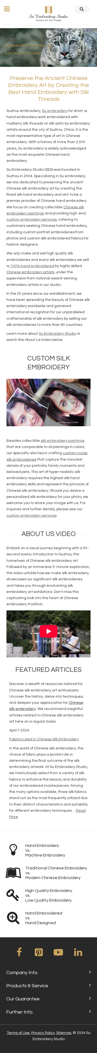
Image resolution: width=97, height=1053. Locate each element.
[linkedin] (78, 954)
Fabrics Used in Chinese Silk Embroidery (44, 739)
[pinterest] (38, 954)
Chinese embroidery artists (30, 272)
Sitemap (63, 1033)
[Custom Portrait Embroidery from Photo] (48, 402)
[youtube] (58, 954)
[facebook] (19, 954)
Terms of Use (18, 1033)
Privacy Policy (43, 1033)
